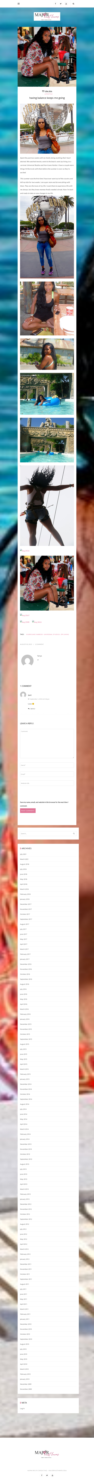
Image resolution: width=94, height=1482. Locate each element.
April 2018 (23, 884)
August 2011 (24, 1284)
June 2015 (23, 1054)
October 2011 (25, 1274)
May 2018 (23, 879)
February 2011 (25, 1314)
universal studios (52, 634)
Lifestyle (49, 94)
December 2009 (25, 1384)
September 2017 (26, 919)
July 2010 (23, 1349)
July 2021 (23, 854)
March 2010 (24, 1369)
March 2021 (24, 859)
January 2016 (24, 1019)
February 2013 (25, 1194)
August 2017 (24, 924)
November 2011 (26, 1269)
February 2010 (25, 1374)
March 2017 (24, 949)
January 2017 (24, 959)
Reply (32, 709)
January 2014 (24, 1139)
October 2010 (25, 1334)
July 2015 (23, 1049)
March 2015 (24, 1069)
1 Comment (39, 644)
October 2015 (25, 1034)
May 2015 (23, 1059)
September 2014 (26, 1099)
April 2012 (23, 1244)
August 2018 (24, 864)
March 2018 (24, 889)
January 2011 (24, 1319)
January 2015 (24, 1079)
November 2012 (26, 1209)
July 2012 (23, 1229)
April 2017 (23, 944)
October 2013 (25, 1154)
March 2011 (24, 1309)
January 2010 (24, 1379)
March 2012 (24, 1249)
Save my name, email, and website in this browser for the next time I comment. (44, 804)
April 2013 (23, 1184)
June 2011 (23, 1294)
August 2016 (24, 984)
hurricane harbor (34, 634)
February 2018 (25, 894)
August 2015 (24, 1044)
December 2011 (25, 1264)
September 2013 (26, 1159)
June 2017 (23, 934)
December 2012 (25, 1204)
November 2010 (26, 1329)
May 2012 (23, 1239)
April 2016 (23, 1004)
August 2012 (24, 1224)
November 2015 (26, 1029)
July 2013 (23, 1169)
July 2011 (23, 1289)
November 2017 (26, 909)
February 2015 (25, 1074)
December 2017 (25, 904)
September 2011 (26, 1279)
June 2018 (23, 874)
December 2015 (25, 1024)
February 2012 (25, 1254)
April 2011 (23, 1304)
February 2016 (25, 1014)
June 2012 (23, 1234)
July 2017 (23, 929)
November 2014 (26, 1089)
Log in (22, 1408)
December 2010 (25, 1324)
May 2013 (23, 1179)
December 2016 (25, 964)
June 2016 (23, 994)
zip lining (65, 634)
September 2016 (26, 979)
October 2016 (25, 974)
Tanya (39, 656)
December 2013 (25, 1144)
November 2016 (26, 969)
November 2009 (26, 1389)
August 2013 (24, 1164)
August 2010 (24, 1344)
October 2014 (25, 1094)
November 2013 (26, 1149)
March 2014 (24, 1129)
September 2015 (26, 1039)
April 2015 (23, 1064)
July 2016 (23, 989)
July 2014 (23, 1109)
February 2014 (25, 1134)
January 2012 (24, 1259)
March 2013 (24, 1189)
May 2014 (23, 1119)
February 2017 (25, 954)
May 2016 (23, 999)
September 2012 (26, 1219)
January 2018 (24, 899)
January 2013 (24, 1199)
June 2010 (23, 1354)
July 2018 (23, 869)
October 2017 (25, 914)
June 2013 (23, 1174)
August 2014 (24, 1104)
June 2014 (23, 1114)
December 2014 (25, 1084)
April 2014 (23, 1124)
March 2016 (24, 1009)
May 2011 (23, 1299)
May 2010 (23, 1359)
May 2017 (23, 939)
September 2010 (26, 1339)
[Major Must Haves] (47, 16)
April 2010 (23, 1364)
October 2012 (25, 1214)
